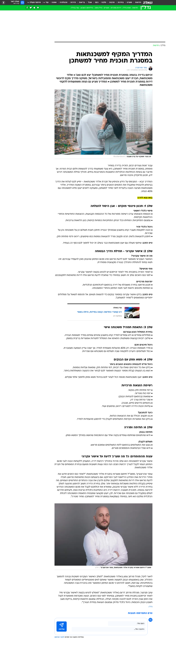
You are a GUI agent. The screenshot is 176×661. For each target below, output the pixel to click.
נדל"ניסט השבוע (87, 8)
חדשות (138, 2)
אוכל (90, 2)
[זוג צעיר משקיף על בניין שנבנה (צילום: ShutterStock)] (103, 124)
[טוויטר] (30, 7)
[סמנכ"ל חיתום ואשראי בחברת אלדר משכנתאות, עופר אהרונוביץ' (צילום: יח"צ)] (103, 536)
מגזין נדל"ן (127, 8)
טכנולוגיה (63, 2)
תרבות (112, 2)
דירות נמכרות (116, 8)
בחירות (121, 2)
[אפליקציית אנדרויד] (38, 7)
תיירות (73, 2)
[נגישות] (3, 2)
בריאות (82, 2)
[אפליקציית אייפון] (34, 7)
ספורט (129, 2)
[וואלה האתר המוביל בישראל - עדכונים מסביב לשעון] (147, 2)
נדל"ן (150, 607)
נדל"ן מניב (98, 8)
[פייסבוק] (27, 7)
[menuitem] (136, 2)
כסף (96, 2)
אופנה (54, 2)
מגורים (106, 8)
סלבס (104, 2)
